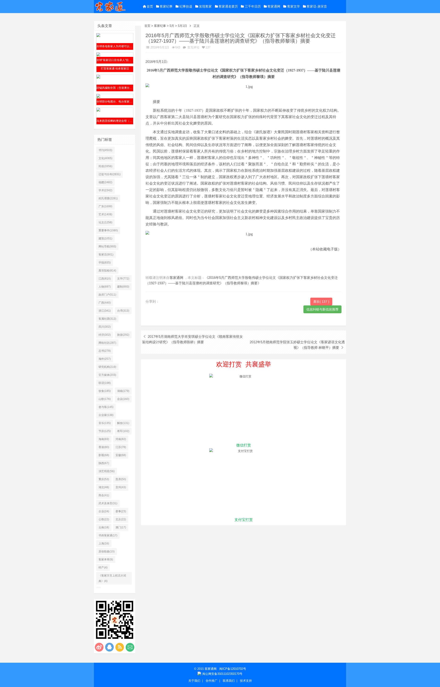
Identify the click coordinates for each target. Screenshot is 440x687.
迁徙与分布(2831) (110, 174)
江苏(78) (121, 447)
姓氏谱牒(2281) (108, 198)
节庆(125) (105, 431)
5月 (172, 26)
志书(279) (105, 350)
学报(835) (105, 262)
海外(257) (105, 358)
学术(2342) (105, 190)
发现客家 (205, 6)
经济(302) (105, 334)
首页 (150, 6)
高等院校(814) (107, 270)
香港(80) (104, 447)
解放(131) (123, 423)
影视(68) (104, 455)
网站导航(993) (107, 246)
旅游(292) (123, 334)
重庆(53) (104, 479)
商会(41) (104, 495)
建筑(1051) (105, 238)
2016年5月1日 (159, 47)
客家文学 (293, 6)
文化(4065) (105, 158)
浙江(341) (105, 310)
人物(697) (105, 286)
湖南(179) (123, 391)
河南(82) (121, 439)
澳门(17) (121, 527)
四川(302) (105, 326)
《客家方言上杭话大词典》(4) (112, 578)
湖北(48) (104, 487)
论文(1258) (105, 222)
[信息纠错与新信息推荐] (322, 309)
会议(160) (123, 399)
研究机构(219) (107, 366)
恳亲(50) (121, 479)
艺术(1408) (105, 214)
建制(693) (123, 286)
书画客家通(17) (108, 535)
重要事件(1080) (108, 230)
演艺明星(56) (107, 471)
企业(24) (104, 511)
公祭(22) (104, 519)
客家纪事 (166, 6)
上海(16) (104, 543)
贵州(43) (121, 487)
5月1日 (182, 26)
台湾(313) (123, 310)
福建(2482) (105, 182)
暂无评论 (193, 47)
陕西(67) (104, 463)
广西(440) (105, 302)
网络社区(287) (107, 342)
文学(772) (123, 278)
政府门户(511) (107, 294)
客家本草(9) (106, 559)
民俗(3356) (105, 166)
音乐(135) (105, 423)
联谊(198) (105, 383)
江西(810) (105, 278)
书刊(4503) (105, 150)
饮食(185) (105, 391)
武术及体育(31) (108, 503)
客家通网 (273, 6)
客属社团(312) (107, 318)
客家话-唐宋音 (317, 6)
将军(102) (123, 431)
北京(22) (121, 519)
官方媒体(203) (107, 375)
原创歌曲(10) (107, 551)
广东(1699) (105, 206)
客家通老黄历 (228, 6)
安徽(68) (121, 455)
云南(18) (104, 527)
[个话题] (98, 587)
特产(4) (103, 567)
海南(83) (104, 439)
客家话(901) (106, 254)
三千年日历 (253, 6)
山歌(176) (105, 399)
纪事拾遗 (185, 6)
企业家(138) (106, 415)
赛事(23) (121, 511)
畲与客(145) (106, 407)
